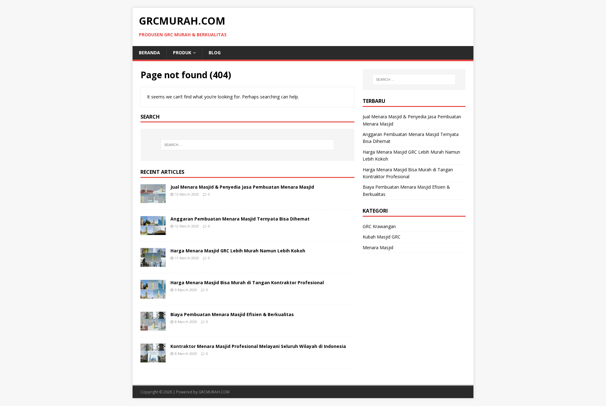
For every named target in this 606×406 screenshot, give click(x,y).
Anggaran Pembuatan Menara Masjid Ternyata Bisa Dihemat (240, 219)
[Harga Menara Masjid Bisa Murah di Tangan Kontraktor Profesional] (153, 295)
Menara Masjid (378, 247)
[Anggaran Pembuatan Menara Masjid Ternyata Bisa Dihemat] (153, 231)
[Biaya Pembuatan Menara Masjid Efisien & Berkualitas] (153, 327)
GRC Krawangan (379, 226)
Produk (182, 53)
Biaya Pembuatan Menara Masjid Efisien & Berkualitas (232, 314)
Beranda (149, 53)
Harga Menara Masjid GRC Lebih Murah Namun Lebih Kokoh (237, 251)
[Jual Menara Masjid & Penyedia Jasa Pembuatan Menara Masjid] (153, 200)
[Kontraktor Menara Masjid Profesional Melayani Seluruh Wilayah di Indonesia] (153, 359)
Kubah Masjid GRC (382, 237)
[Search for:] (247, 144)
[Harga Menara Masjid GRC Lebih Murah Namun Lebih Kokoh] (153, 263)
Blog (215, 53)
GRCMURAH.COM (214, 392)
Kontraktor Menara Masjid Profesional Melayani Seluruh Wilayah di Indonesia (258, 346)
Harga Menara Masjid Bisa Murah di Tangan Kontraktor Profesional (247, 282)
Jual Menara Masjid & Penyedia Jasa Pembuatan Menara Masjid (242, 187)
